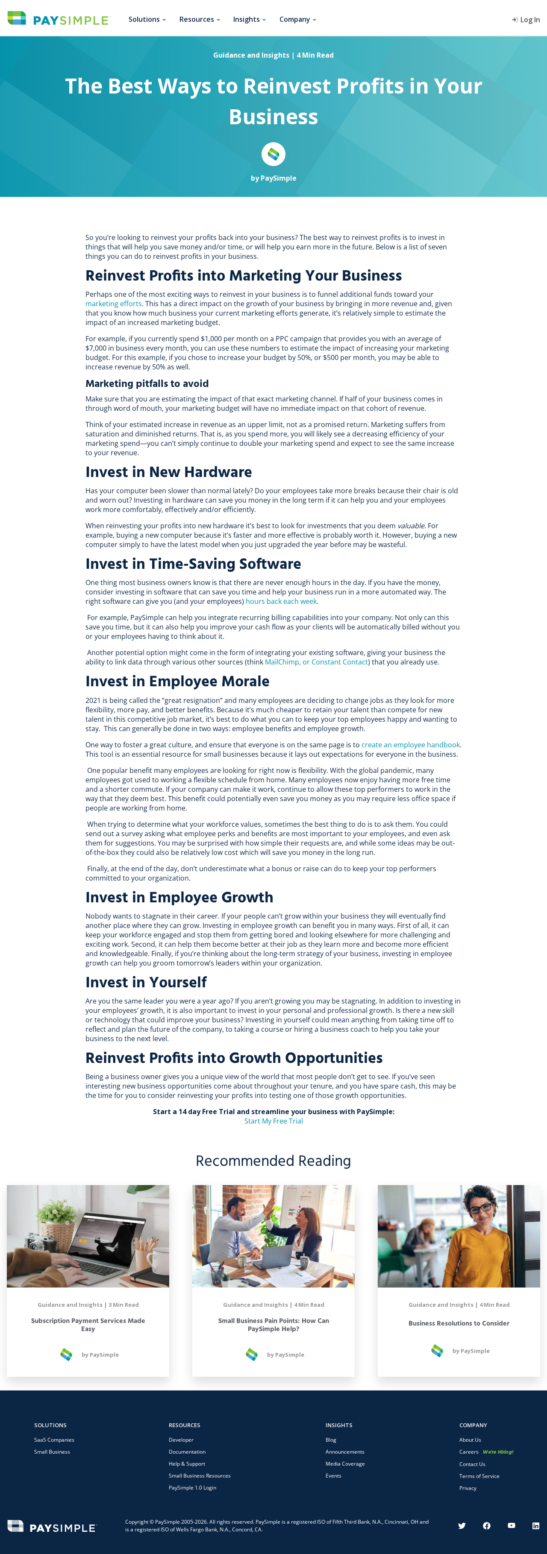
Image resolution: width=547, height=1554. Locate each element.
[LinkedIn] (536, 1525)
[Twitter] (462, 1525)
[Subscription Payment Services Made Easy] (88, 1236)
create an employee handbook (411, 744)
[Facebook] (487, 1525)
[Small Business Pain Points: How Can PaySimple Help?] (273, 1236)
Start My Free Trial (273, 1121)
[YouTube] (511, 1525)
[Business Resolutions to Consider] (459, 1236)
